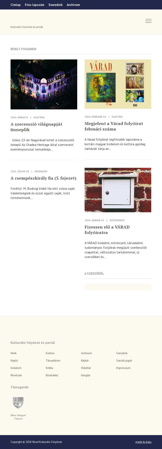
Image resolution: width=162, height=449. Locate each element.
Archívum (73, 5)
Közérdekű (117, 220)
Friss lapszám (34, 5)
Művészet (16, 375)
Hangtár (85, 375)
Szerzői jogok (124, 360)
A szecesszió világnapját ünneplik (36, 126)
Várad (22, 20)
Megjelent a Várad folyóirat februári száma (114, 126)
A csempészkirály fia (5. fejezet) (43, 178)
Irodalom (41, 171)
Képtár (85, 360)
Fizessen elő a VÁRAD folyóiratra (107, 229)
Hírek (13, 353)
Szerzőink (56, 5)
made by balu (143, 442)
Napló (14, 360)
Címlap (16, 5)
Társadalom (53, 360)
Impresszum (123, 368)
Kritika (49, 368)
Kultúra (39, 117)
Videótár (86, 368)
